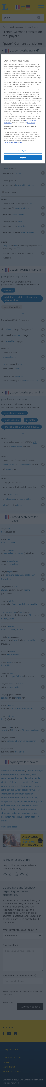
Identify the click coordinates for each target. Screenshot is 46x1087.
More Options (23, 151)
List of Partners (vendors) (13, 143)
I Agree (23, 157)
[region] (23, 108)
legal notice (31, 123)
